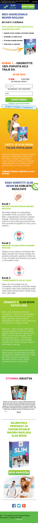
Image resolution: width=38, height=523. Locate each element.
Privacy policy (19, 519)
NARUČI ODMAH (28, 7)
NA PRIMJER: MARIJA (19, 82)
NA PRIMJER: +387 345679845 (19, 89)
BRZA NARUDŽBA (19, 472)
